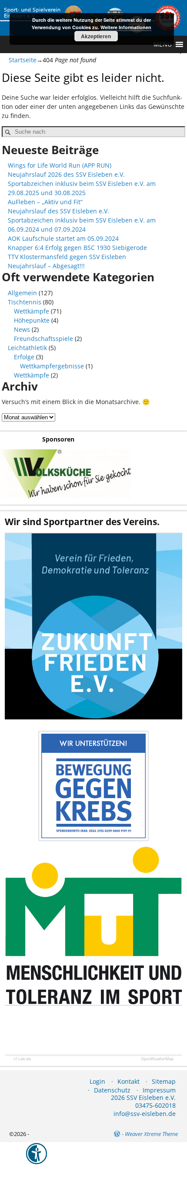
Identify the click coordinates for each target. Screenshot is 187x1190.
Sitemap (164, 1081)
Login (97, 1081)
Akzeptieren (96, 36)
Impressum (159, 1090)
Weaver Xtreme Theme (151, 1134)
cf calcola (22, 1059)
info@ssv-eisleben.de (145, 1113)
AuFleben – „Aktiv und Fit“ (45, 202)
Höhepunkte (32, 320)
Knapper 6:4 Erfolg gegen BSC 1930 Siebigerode (77, 247)
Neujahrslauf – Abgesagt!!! (46, 266)
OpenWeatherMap (157, 1059)
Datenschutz (112, 1090)
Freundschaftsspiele (43, 338)
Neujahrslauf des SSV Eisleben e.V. (58, 211)
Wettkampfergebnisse (52, 366)
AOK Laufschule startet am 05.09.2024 (63, 238)
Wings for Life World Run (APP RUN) (59, 165)
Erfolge (24, 357)
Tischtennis (24, 302)
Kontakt (128, 1081)
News (22, 329)
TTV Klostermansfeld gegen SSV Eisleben (67, 257)
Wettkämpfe (31, 311)
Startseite (23, 60)
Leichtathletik (27, 348)
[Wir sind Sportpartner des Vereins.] (93, 626)
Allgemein (22, 293)
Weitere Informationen (125, 27)
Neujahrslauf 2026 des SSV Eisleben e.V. (66, 174)
